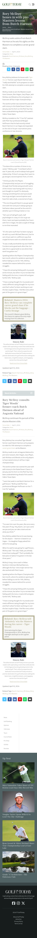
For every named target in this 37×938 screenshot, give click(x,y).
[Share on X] (8, 69)
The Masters (6, 58)
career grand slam (8, 448)
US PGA (6, 744)
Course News (8, 737)
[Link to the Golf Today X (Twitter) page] (23, 903)
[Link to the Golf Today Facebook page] (13, 903)
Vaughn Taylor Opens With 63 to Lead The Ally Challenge (16, 815)
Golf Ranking (8, 721)
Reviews (6, 748)
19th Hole (7, 729)
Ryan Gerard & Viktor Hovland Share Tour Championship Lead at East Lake (18, 845)
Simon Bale (6, 52)
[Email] (31, 69)
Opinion (6, 725)
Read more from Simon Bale (18, 363)
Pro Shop (6, 741)
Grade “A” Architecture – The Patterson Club (14, 875)
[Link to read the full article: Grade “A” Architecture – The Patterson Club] (18, 862)
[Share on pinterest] (22, 69)
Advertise (18, 919)
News (9, 27)
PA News (21, 56)
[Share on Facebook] (13, 69)
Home (4, 27)
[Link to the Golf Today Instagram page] (18, 903)
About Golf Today (18, 917)
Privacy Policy (18, 921)
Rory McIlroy (29, 56)
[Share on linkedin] (18, 69)
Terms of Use (19, 924)
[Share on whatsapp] (27, 69)
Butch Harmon (13, 56)
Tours (5, 733)
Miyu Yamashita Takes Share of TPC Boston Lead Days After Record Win (18, 786)
